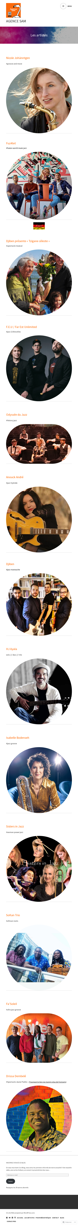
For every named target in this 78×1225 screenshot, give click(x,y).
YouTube (9, 1217)
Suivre (10, 1181)
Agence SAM (16, 21)
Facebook (7, 1217)
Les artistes (29, 1218)
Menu (70, 6)
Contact (55, 1218)
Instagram (15, 1217)
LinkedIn (12, 1217)
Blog (62, 1218)
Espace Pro (11, 1221)
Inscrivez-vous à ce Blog (15, 1163)
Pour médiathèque (43, 1218)
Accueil (20, 1218)
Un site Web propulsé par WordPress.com (20, 1213)
